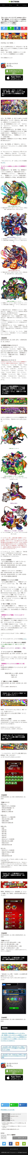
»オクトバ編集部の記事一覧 (19, 1137)
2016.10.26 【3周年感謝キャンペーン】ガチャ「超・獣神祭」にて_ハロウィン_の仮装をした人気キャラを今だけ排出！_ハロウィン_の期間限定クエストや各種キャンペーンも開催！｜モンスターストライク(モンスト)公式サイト (14, 1037)
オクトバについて (14, 1149)
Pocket (24, 29)
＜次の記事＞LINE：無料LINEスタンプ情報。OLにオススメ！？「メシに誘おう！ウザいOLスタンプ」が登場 (14, 1048)
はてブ (17, 29)
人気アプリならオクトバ (12, 1152)
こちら (3, 162)
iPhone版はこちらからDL (7, 1109)
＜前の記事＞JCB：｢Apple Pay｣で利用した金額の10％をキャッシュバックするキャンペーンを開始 (14, 1056)
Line (10, 29)
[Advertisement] (14, 11)
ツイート (3, 29)
